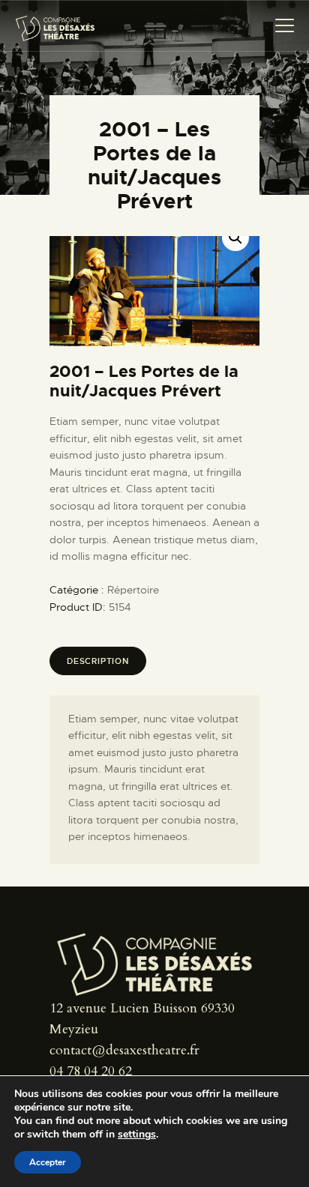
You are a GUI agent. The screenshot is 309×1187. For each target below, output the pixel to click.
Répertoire (133, 589)
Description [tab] (98, 661)
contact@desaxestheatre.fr (125, 1050)
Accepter (47, 1162)
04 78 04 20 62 (91, 1071)
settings (137, 1134)
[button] (235, 237)
